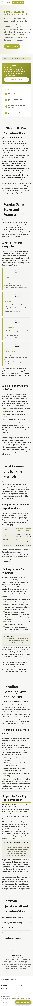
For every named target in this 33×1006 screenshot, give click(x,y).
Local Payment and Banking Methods (16, 106)
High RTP (4, 986)
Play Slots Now (11, 46)
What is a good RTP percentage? (12, 923)
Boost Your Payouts (22, 1002)
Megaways (4, 988)
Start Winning (17, 2)
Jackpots (19, 986)
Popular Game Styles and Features (16, 100)
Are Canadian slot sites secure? (12, 938)
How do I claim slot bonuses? (11, 933)
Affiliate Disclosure (6, 996)
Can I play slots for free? (10, 928)
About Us (3, 994)
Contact (19, 994)
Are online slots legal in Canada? (12, 917)
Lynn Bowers (16, 955)
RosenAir (12, 980)
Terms (19, 996)
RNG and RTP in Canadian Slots (17, 94)
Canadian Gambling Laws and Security (17, 113)
